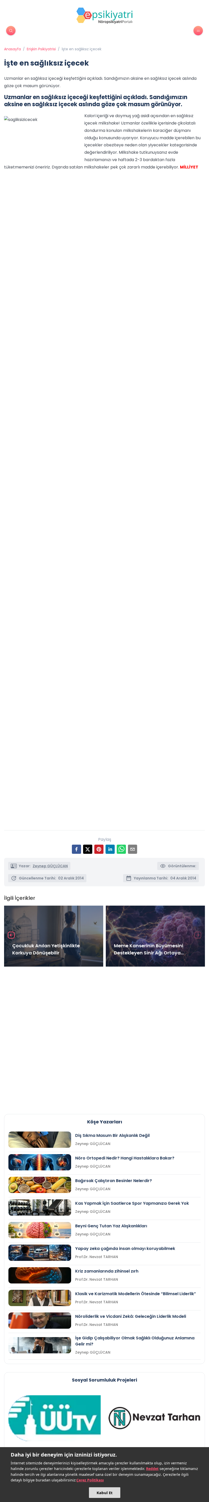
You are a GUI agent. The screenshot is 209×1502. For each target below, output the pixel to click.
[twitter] (87, 849)
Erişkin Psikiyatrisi (41, 49)
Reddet (152, 1468)
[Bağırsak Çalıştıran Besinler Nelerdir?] (39, 1185)
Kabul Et (105, 1492)
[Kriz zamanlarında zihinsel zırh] (39, 1275)
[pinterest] (98, 849)
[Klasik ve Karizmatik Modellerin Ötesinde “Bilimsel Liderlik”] (39, 1298)
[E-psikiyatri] (104, 15)
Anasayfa (12, 49)
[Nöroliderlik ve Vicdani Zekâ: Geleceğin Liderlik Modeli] (39, 1320)
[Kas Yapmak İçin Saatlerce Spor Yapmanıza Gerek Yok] (39, 1207)
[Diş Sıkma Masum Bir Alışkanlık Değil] (39, 1140)
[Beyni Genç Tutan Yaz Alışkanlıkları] (39, 1230)
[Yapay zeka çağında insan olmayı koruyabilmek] (39, 1253)
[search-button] (11, 30)
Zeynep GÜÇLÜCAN (50, 866)
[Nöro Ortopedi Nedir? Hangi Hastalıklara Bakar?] (39, 1162)
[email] (132, 849)
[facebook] (76, 849)
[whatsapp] (121, 849)
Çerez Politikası (90, 1480)
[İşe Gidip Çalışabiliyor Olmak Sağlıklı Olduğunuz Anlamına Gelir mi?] (39, 1345)
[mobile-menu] (198, 30)
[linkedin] (110, 849)
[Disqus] (104, 1038)
